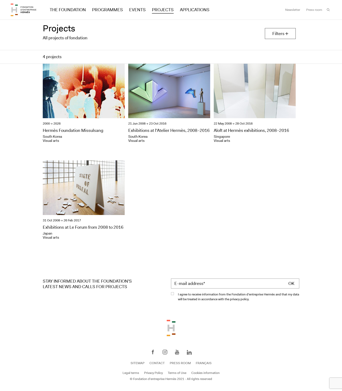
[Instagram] (165, 352)
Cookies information (205, 373)
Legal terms (131, 373)
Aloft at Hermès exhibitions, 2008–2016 (251, 130)
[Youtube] (177, 352)
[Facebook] (153, 352)
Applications (194, 10)
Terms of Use (177, 373)
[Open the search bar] (328, 9)
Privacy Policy (153, 373)
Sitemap (137, 363)
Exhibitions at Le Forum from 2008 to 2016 (83, 227)
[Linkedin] (189, 352)
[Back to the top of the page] (171, 327)
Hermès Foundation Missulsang (73, 130)
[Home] (14, 10)
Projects (163, 10)
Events (137, 10)
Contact (157, 363)
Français (204, 363)
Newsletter (292, 10)
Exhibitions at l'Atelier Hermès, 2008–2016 (169, 130)
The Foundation (68, 10)
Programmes (107, 10)
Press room (314, 10)
